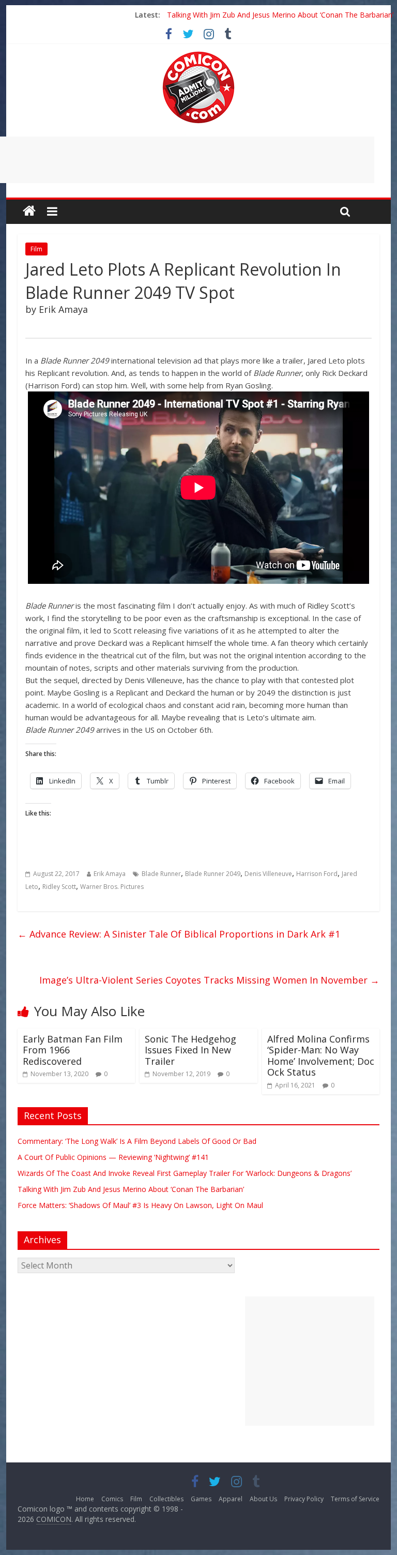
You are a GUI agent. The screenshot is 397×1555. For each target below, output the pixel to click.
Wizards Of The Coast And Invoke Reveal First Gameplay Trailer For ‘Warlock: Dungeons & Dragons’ (185, 1173)
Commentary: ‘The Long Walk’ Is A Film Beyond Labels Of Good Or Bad (137, 1141)
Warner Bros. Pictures (112, 886)
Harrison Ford (317, 873)
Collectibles (166, 1498)
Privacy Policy (304, 1498)
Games (201, 1498)
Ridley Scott (59, 886)
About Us (263, 1498)
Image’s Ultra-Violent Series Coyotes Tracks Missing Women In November (209, 980)
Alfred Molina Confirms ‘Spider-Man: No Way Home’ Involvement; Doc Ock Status (320, 1056)
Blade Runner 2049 (212, 873)
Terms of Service (355, 1498)
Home (85, 1498)
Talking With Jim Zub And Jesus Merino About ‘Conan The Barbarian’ (280, 15)
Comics (112, 1498)
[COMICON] (198, 55)
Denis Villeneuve (268, 873)
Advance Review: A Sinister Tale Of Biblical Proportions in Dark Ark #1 (179, 934)
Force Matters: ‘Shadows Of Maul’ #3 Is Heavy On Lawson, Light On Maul (140, 1205)
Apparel (230, 1498)
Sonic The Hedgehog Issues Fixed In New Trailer (190, 1050)
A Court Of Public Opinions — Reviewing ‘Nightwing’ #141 (113, 1157)
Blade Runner (161, 873)
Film (36, 249)
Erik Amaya (110, 873)
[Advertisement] (309, 1361)
